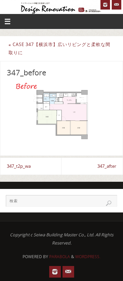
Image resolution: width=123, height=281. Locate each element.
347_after (106, 166)
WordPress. (87, 257)
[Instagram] (105, 5)
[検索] (108, 203)
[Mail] (116, 5)
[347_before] (61, 112)
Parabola (59, 257)
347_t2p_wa (19, 166)
